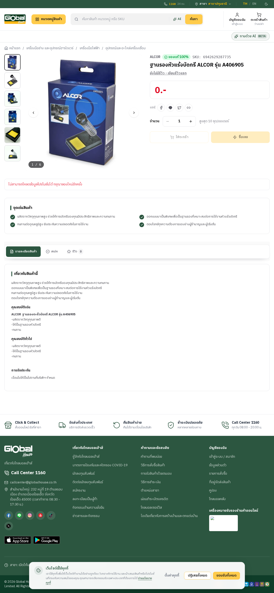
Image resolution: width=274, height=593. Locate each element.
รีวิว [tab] (77, 251)
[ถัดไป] (134, 113)
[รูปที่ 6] (12, 153)
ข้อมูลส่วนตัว (217, 465)
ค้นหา (194, 19)
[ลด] (168, 121)
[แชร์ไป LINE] (170, 108)
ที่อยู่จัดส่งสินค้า (220, 482)
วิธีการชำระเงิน (151, 482)
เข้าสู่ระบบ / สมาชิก (222, 456)
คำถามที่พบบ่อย (151, 456)
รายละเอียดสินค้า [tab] (26, 251)
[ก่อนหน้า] (33, 113)
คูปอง (213, 490)
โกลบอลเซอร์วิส (151, 507)
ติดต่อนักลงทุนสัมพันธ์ (88, 482)
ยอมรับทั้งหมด (226, 575)
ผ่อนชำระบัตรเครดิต (154, 499)
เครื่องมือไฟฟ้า (90, 48)
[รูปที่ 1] (12, 62)
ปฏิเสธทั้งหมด (197, 575)
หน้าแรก (14, 48)
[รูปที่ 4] (12, 117)
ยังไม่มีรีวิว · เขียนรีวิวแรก (168, 73)
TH (245, 3)
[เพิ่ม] (191, 121)
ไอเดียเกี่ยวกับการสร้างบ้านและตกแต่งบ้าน (169, 516)
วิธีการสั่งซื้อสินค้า (153, 465)
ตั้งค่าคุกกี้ (172, 575)
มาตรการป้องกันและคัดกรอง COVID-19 (100, 465)
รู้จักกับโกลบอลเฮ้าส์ (86, 456)
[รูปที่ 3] (12, 99)
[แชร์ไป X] (179, 108)
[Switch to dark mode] (266, 4)
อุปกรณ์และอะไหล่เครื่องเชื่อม (126, 48)
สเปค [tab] (54, 251)
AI (179, 19)
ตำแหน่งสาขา (150, 490)
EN (254, 3)
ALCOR (155, 57)
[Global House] (15, 19)
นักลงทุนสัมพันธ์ (84, 473)
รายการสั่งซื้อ (218, 473)
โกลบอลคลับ (217, 499)
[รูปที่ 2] (12, 80)
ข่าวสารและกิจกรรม (86, 516)
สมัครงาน (79, 490)
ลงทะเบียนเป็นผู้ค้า (85, 499)
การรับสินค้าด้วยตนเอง (156, 473)
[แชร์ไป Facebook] (161, 108)
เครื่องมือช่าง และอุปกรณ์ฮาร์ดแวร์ (49, 48)
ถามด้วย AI (253, 36)
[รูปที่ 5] (12, 135)
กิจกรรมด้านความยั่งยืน (88, 507)
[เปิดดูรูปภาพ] (83, 112)
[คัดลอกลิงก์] (188, 108)
